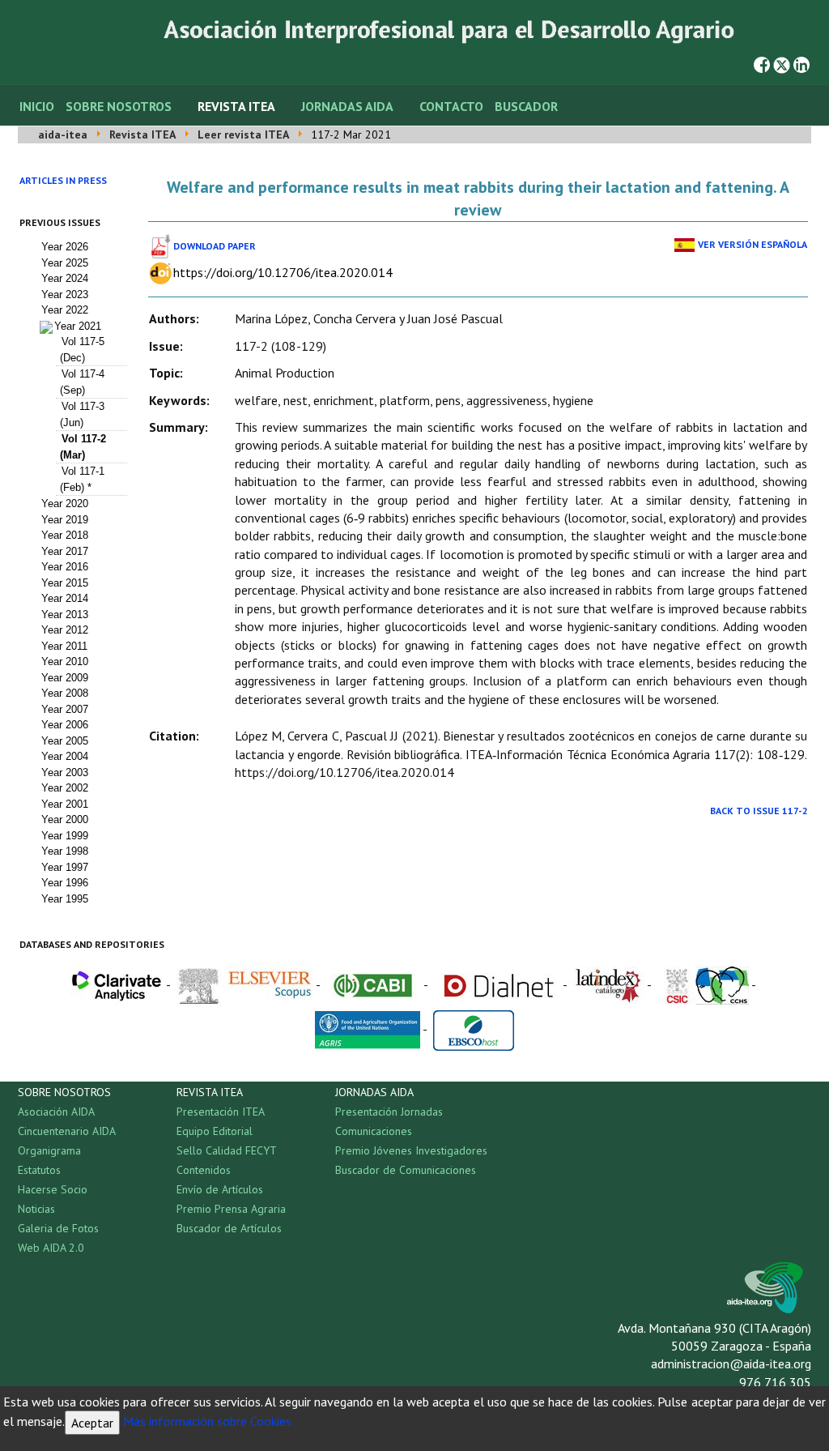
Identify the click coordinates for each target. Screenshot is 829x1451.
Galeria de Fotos (58, 1228)
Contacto (451, 106)
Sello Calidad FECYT (226, 1150)
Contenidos (203, 1170)
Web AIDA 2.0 (51, 1247)
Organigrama (49, 1150)
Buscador (526, 106)
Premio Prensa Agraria (231, 1208)
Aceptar (92, 1423)
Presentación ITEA (220, 1111)
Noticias (36, 1208)
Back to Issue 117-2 (759, 810)
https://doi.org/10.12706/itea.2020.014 (283, 272)
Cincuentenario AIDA (67, 1131)
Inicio (36, 106)
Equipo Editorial (214, 1131)
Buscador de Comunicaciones (405, 1170)
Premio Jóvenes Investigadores (411, 1150)
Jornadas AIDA (347, 106)
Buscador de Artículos (229, 1228)
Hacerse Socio (52, 1189)
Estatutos (39, 1170)
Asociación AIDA (56, 1111)
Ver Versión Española (752, 244)
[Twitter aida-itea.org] (781, 63)
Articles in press (63, 180)
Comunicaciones (373, 1131)
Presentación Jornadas (389, 1111)
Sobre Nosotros (119, 106)
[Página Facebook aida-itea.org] (762, 63)
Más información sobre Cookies (207, 1421)
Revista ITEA (236, 106)
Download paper (214, 246)
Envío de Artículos (219, 1189)
